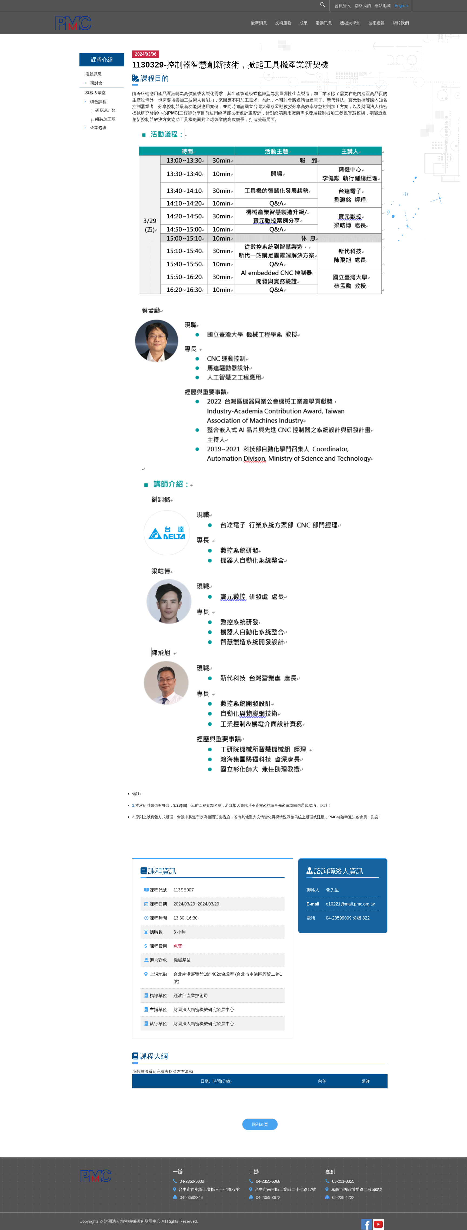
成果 (303, 23)
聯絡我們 (363, 5)
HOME (73, 24)
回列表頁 (260, 1124)
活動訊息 (324, 23)
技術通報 (376, 23)
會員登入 (343, 5)
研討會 (96, 83)
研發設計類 (105, 110)
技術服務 (283, 23)
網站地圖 (383, 5)
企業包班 (98, 127)
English (401, 5)
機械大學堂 (350, 23)
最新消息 (259, 23)
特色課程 (98, 101)
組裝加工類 (105, 119)
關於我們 (401, 23)
